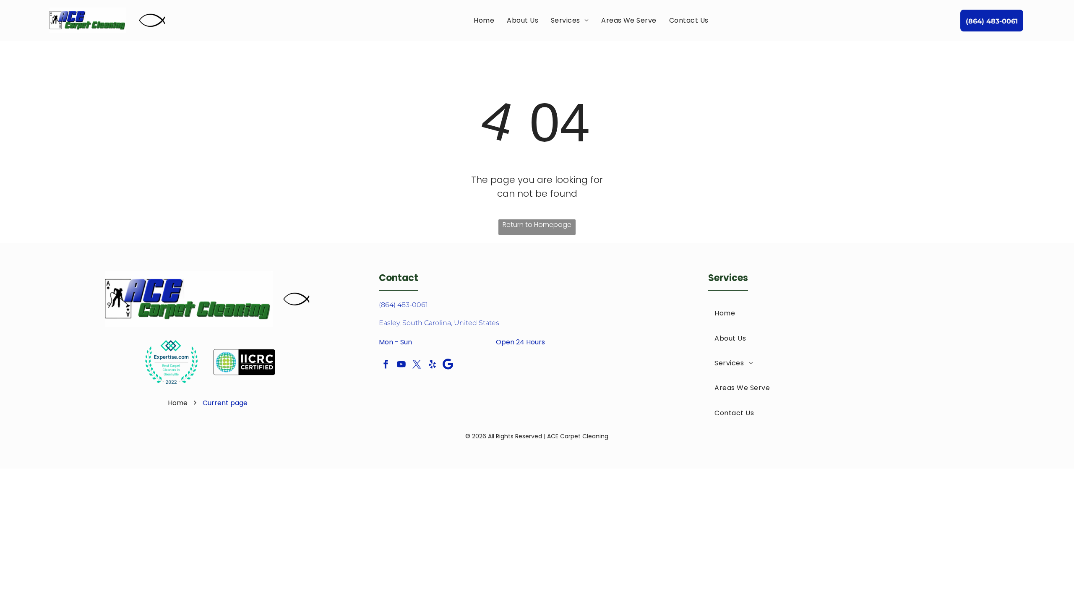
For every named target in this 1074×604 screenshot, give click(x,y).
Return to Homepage (537, 224)
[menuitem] (484, 20)
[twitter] (416, 365)
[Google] (447, 365)
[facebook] (385, 365)
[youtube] (401, 365)
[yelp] (432, 365)
